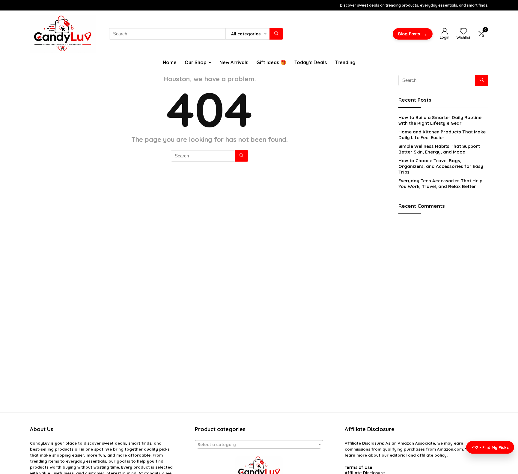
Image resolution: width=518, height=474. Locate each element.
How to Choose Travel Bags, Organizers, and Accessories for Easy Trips (440, 166)
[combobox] (259, 444)
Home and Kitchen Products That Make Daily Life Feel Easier (442, 134)
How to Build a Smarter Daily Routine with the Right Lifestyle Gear (439, 120)
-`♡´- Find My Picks (490, 447)
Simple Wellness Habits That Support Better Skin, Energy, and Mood (439, 149)
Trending (345, 62)
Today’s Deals (310, 62)
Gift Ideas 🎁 (271, 62)
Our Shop (196, 62)
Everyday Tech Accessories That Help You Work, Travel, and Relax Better (440, 183)
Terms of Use (358, 467)
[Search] (276, 34)
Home (170, 62)
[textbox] (259, 444)
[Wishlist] (463, 31)
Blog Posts (412, 34)
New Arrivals (233, 62)
